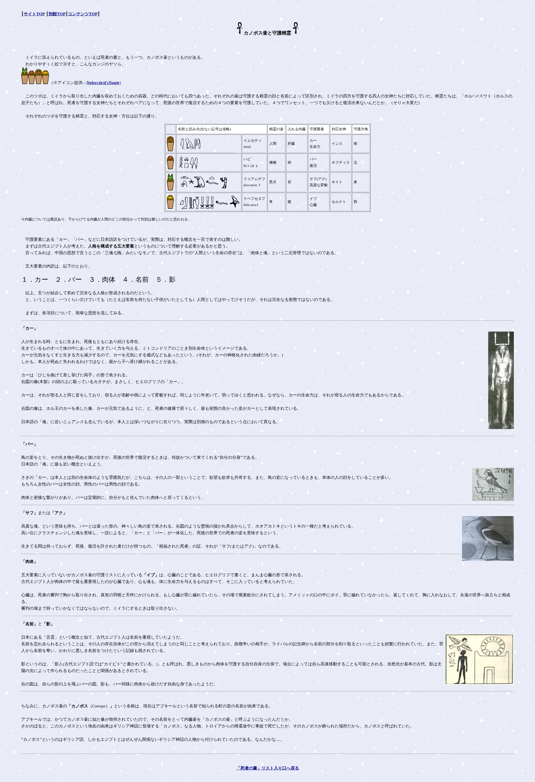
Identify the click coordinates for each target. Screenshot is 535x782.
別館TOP (56, 14)
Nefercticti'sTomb (103, 82)
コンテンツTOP (83, 14)
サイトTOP (34, 14)
